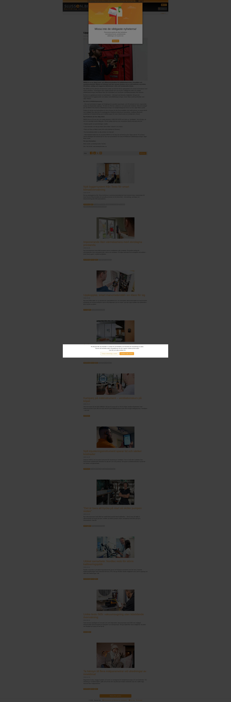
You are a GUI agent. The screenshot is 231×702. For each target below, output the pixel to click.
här (125, 350)
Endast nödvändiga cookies (109, 353)
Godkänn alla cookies (127, 353)
